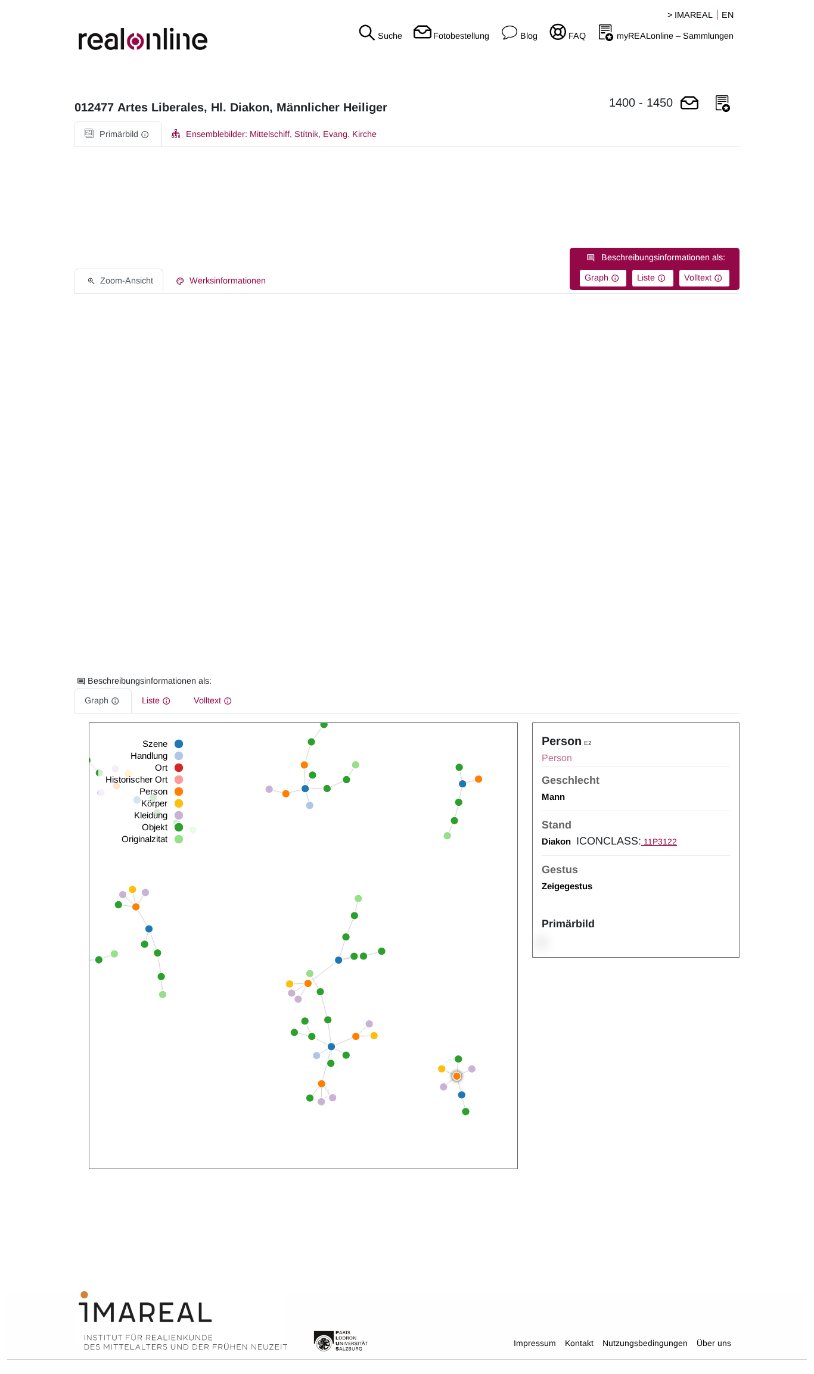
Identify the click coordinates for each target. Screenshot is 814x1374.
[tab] (117, 134)
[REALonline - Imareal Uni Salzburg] (135, 30)
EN (728, 15)
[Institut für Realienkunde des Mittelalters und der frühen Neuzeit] (183, 1321)
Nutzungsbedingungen (645, 1343)
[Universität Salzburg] (341, 1340)
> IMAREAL (690, 15)
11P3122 (659, 841)
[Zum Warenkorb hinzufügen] (689, 103)
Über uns (714, 1343)
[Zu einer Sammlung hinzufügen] (723, 103)
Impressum (535, 1343)
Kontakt (579, 1343)
